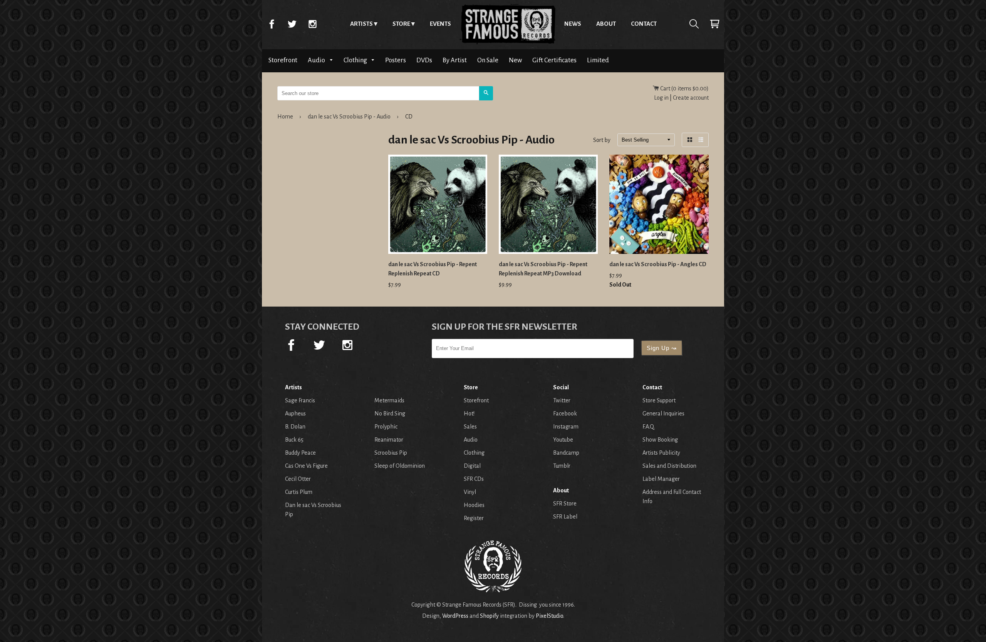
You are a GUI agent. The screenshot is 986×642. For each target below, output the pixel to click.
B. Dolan (295, 427)
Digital (472, 466)
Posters (395, 60)
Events (440, 23)
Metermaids (389, 400)
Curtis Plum (298, 492)
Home (507, 24)
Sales (470, 427)
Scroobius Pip (390, 453)
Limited (598, 60)
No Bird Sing (389, 413)
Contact (644, 23)
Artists (361, 23)
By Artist (455, 60)
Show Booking (660, 440)
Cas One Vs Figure (306, 466)
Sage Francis (300, 400)
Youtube (563, 440)
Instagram (312, 24)
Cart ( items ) (684, 88)
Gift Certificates (554, 60)
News (572, 23)
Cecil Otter (298, 479)
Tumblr (561, 466)
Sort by (601, 140)
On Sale (487, 60)
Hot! (469, 413)
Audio (317, 60)
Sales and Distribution (669, 466)
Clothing (356, 60)
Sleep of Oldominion (399, 466)
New (515, 60)
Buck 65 (294, 440)
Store (401, 23)
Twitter (292, 24)
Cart (714, 24)
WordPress (455, 616)
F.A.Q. (648, 427)
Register (474, 518)
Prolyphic (385, 427)
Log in (661, 98)
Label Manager (661, 479)
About (606, 23)
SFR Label (565, 517)
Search (694, 24)
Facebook (271, 24)
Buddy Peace (300, 453)
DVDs (424, 60)
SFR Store (565, 503)
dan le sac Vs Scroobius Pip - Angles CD (657, 264)
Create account (691, 98)
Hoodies (474, 505)
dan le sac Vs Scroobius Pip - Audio (349, 116)
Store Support (659, 400)
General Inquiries (663, 413)
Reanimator (388, 440)
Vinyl (470, 492)
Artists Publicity (661, 453)
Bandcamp (566, 453)
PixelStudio (549, 616)
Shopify (489, 616)
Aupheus (295, 413)
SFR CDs (474, 479)
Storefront (282, 60)
